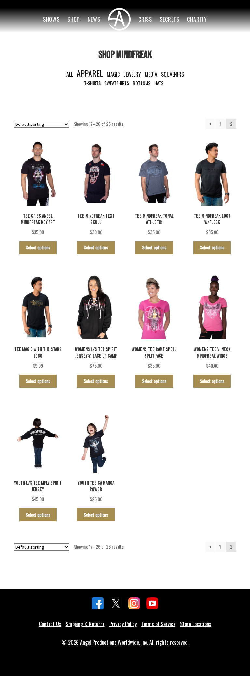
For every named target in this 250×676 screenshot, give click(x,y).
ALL (69, 74)
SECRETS (169, 19)
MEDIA (151, 74)
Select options (38, 247)
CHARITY (197, 19)
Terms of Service (158, 624)
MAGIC (113, 74)
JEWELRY (132, 74)
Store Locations (195, 624)
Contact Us (50, 624)
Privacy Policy (123, 624)
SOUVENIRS (172, 74)
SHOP (73, 19)
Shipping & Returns (85, 624)
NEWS (94, 19)
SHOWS (51, 19)
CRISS (145, 19)
